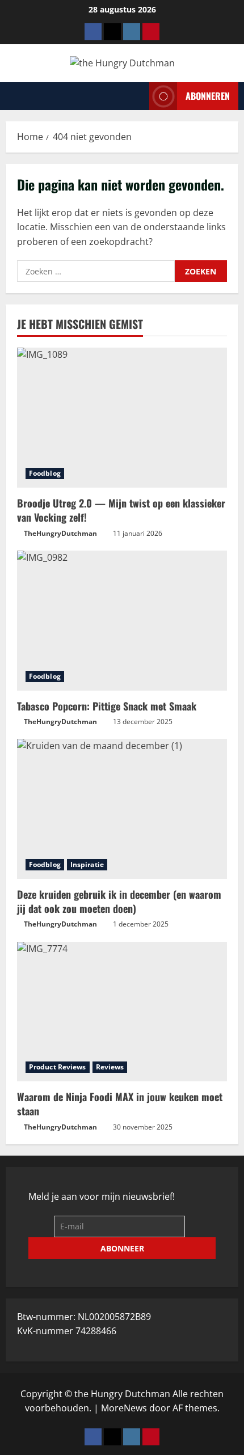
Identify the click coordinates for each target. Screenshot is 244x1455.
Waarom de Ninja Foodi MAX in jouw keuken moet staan (119, 1103)
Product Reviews (57, 1067)
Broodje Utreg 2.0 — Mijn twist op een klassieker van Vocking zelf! (121, 510)
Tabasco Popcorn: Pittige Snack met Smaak (106, 706)
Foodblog (45, 473)
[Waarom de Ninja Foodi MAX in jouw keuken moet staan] (122, 1012)
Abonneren (208, 95)
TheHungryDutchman (60, 533)
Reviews (110, 1067)
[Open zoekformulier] (137, 96)
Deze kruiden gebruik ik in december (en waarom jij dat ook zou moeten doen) (119, 901)
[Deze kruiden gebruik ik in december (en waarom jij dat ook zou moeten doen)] (122, 809)
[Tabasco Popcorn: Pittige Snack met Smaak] (122, 621)
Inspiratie (87, 864)
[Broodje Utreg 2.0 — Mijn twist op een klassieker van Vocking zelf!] (122, 418)
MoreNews (124, 1408)
